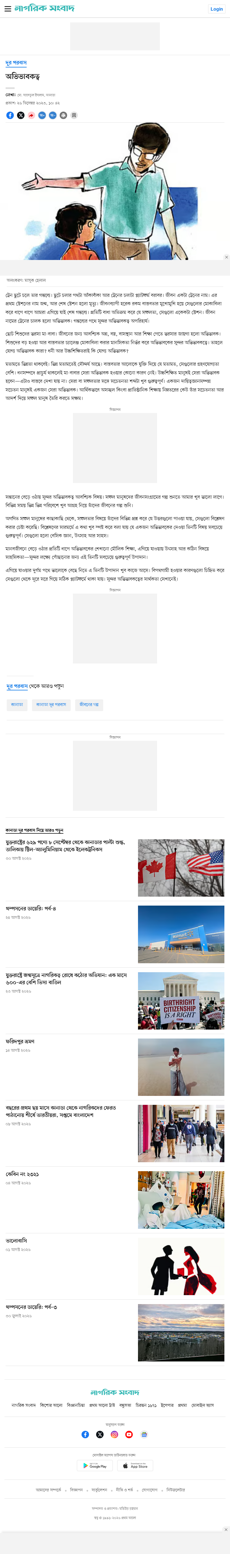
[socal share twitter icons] (21, 118)
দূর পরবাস (16, 63)
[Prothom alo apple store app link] (135, 1466)
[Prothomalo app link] (94, 1466)
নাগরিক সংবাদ (24, 1406)
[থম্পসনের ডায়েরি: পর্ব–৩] (181, 1332)
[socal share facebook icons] (11, 118)
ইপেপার (167, 1406)
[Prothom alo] (45, 10)
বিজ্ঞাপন (76, 1490)
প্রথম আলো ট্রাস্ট (102, 1406)
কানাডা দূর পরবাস (51, 705)
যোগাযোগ (150, 1490)
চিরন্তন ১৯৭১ (146, 1406)
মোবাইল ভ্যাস (203, 1406)
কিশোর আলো (51, 1406)
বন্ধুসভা (125, 1406)
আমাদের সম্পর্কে (48, 1490)
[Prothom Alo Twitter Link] (102, 1435)
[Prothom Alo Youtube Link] (132, 1435)
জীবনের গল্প (89, 705)
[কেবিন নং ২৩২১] (181, 1200)
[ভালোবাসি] (181, 1266)
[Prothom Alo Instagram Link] (117, 1435)
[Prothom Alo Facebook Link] (88, 1435)
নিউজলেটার (176, 1490)
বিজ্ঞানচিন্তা (76, 1406)
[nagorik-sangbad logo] (115, 1394)
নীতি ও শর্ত (124, 1490)
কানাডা (17, 705)
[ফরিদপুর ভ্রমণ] (181, 1067)
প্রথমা (182, 1406)
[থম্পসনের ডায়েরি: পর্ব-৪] (181, 934)
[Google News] (144, 1435)
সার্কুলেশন (99, 1490)
